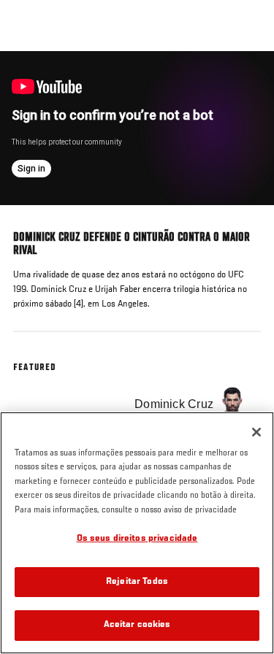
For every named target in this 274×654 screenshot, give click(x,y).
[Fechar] (256, 432)
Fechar (247, 79)
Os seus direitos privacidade (137, 539)
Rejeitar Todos (137, 582)
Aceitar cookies (137, 625)
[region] (137, 533)
